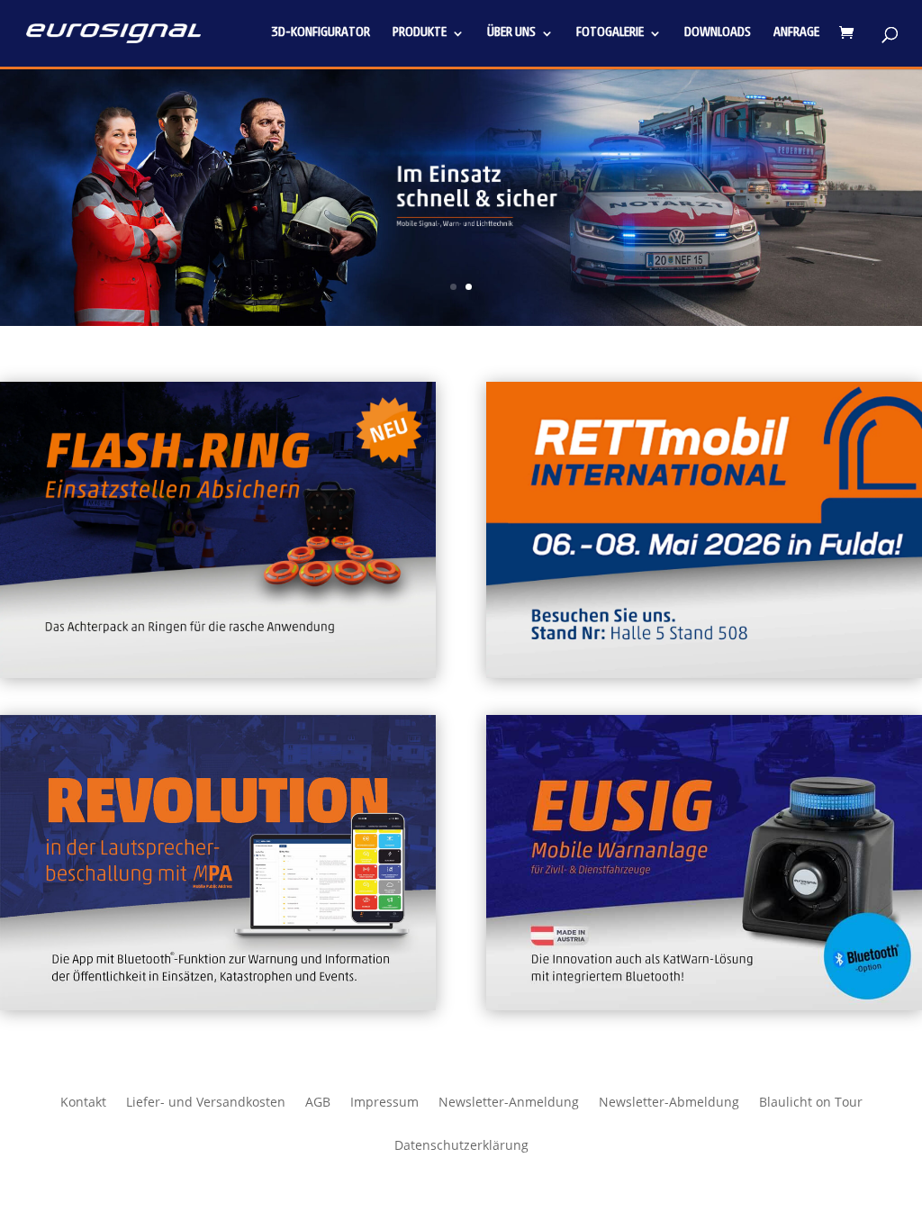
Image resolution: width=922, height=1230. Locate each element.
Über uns (511, 33)
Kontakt (83, 1103)
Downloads (717, 33)
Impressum (384, 1103)
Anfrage (796, 33)
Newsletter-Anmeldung (508, 1103)
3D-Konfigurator (320, 33)
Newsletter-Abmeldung (669, 1103)
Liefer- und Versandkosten (205, 1103)
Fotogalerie (610, 33)
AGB (317, 1103)
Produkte (420, 33)
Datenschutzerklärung (461, 1146)
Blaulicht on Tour (811, 1103)
